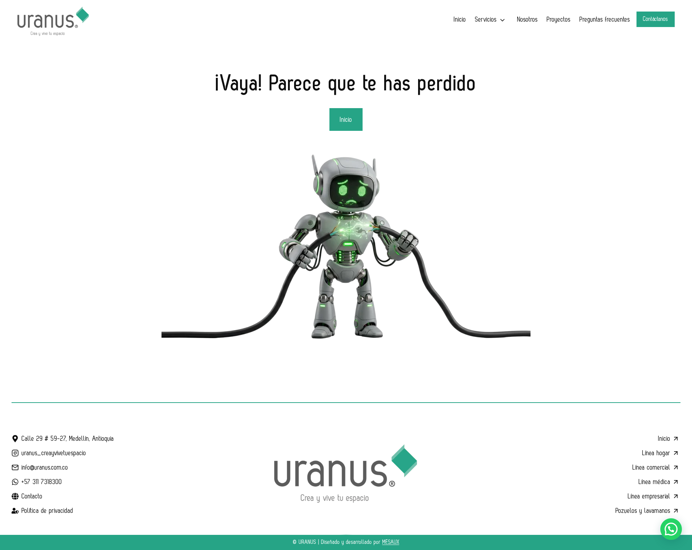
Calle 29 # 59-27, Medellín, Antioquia (68, 438)
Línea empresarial (649, 496)
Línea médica (654, 482)
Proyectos (559, 19)
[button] (671, 529)
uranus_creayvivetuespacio (54, 453)
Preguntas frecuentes (605, 19)
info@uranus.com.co (45, 467)
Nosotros (527, 19)
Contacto (32, 496)
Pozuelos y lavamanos (643, 510)
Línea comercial (651, 467)
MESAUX (390, 542)
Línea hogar (656, 453)
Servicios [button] (486, 19)
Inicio (460, 19)
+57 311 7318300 (42, 482)
